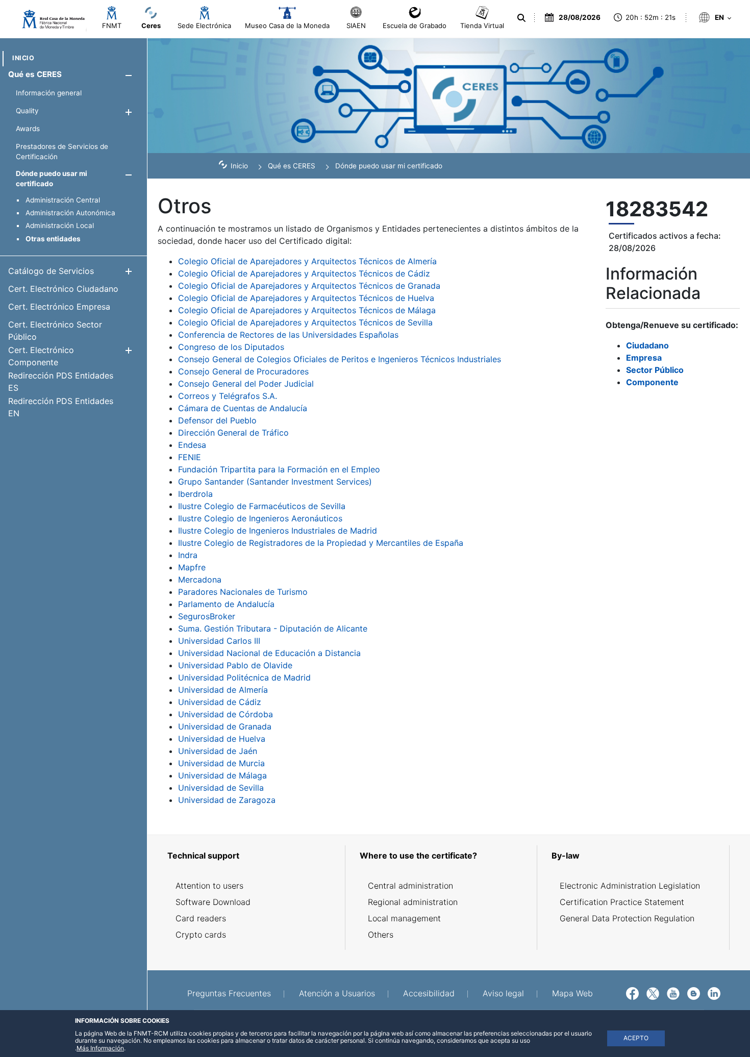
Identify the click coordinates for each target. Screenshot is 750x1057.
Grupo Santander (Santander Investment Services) (275, 481)
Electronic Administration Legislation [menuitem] (630, 885)
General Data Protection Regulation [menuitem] (627, 918)
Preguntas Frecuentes (229, 993)
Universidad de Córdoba (225, 714)
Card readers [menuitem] (201, 918)
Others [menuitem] (380, 934)
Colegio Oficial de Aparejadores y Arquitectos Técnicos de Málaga (307, 310)
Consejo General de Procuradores (243, 371)
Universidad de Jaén (217, 751)
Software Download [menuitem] (213, 902)
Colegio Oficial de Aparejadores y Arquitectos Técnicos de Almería (307, 261)
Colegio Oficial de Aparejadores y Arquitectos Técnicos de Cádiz (304, 273)
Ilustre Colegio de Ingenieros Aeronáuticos (260, 518)
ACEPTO (635, 1038)
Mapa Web (572, 993)
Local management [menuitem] (404, 918)
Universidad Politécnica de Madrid (244, 677)
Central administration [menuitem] (410, 885)
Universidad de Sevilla (221, 788)
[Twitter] (652, 993)
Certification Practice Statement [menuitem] (622, 902)
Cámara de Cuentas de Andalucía (242, 408)
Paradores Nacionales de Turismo (243, 592)
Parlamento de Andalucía (226, 604)
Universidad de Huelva (221, 739)
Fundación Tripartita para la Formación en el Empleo (279, 469)
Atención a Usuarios (337, 993)
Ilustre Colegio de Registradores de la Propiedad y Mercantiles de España (320, 543)
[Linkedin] (714, 993)
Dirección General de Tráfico (233, 432)
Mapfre (192, 567)
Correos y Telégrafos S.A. (227, 396)
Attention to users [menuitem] (209, 885)
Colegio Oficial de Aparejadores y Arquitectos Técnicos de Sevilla (305, 322)
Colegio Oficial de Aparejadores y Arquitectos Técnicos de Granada (309, 286)
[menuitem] (23, 58)
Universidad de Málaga (222, 775)
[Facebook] (632, 993)
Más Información (100, 1048)
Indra (187, 555)
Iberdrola (195, 494)
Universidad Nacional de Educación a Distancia (269, 653)
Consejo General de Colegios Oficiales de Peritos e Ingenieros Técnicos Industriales (339, 359)
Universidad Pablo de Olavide (235, 665)
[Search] (520, 18)
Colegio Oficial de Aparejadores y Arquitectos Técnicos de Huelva (306, 298)
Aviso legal (503, 993)
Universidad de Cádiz (219, 702)
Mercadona (199, 579)
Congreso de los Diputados (231, 347)
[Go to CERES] (48, 19)
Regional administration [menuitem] (413, 902)
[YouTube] (673, 993)
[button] (128, 75)
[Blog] (693, 993)
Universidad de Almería (223, 690)
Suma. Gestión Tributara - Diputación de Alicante (272, 628)
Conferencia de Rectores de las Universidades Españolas (288, 335)
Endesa (192, 445)
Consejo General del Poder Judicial (246, 384)
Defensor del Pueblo (217, 420)
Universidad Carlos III (219, 641)
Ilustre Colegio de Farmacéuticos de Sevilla (261, 506)
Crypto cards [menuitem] (201, 934)
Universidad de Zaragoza (227, 800)
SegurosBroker (206, 616)
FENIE (189, 457)
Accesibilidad (429, 993)
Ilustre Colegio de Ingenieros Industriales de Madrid (277, 530)
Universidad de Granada (224, 726)
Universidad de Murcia (221, 763)
